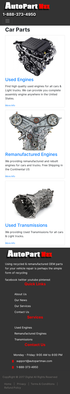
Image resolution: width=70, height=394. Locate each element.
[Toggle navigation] (7, 20)
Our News (20, 300)
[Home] (28, 6)
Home (7, 384)
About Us (20, 294)
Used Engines (19, 79)
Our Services (22, 306)
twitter (22, 279)
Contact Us (21, 312)
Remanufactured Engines (31, 154)
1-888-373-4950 (19, 14)
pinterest (44, 279)
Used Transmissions (26, 225)
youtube (33, 279)
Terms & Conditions (43, 384)
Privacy (21, 384)
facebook (11, 279)
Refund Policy (12, 387)
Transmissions (23, 339)
